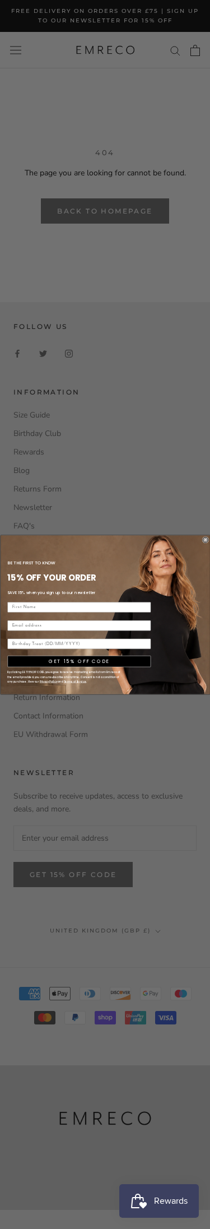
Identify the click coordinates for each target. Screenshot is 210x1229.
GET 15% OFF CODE (79, 660)
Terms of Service (74, 681)
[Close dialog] (205, 539)
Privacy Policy (48, 681)
